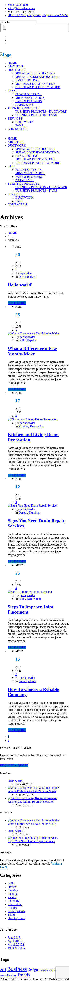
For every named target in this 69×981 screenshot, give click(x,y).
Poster (11, 975)
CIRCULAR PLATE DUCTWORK (37, 87)
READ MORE (17, 303)
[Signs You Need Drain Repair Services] (33, 505)
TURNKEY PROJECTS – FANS (36, 115)
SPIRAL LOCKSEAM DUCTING (37, 76)
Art (3, 969)
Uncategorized (27, 276)
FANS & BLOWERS (28, 101)
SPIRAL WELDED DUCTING (35, 73)
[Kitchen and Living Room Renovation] (32, 419)
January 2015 (16, 948)
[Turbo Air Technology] (5, 54)
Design (23, 512)
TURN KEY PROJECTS (23, 108)
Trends (23, 974)
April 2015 (15, 941)
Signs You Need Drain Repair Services (31, 841)
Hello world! (20, 284)
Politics (3, 976)
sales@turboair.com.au (21, 8)
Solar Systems (27, 681)
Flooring (13, 890)
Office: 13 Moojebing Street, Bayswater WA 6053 (38, 15)
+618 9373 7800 (18, 4)
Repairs (31, 340)
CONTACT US (17, 129)
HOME (12, 63)
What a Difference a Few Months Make (32, 351)
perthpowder (27, 337)
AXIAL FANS (24, 104)
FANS (12, 90)
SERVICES (15, 118)
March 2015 (16, 944)
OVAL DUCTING (27, 80)
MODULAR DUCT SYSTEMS (35, 83)
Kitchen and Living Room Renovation (31, 801)
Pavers (12, 897)
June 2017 (15, 937)
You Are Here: (9, 226)
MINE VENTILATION (30, 97)
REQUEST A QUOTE (14, 765)
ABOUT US (15, 66)
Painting (24, 426)
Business (17, 969)
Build (22, 340)
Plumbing (34, 512)
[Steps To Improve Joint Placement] (30, 591)
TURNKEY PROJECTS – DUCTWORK (41, 111)
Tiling (11, 914)
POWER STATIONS (28, 94)
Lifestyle (52, 970)
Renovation (37, 426)
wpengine (26, 273)
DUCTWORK (17, 70)
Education (43, 970)
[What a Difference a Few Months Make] (33, 333)
